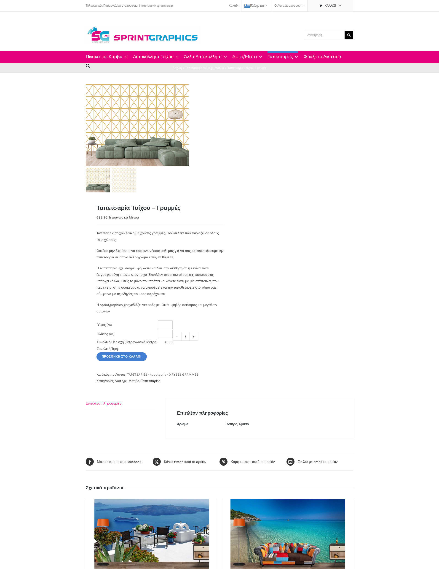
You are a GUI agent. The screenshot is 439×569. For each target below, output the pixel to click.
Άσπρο (232, 424)
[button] (88, 65)
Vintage (121, 381)
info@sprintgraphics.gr (157, 5)
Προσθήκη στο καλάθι (122, 356)
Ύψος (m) (104, 325)
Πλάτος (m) (105, 334)
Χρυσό (244, 424)
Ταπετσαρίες (150, 381)
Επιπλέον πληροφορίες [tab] (103, 403)
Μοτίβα (133, 381)
